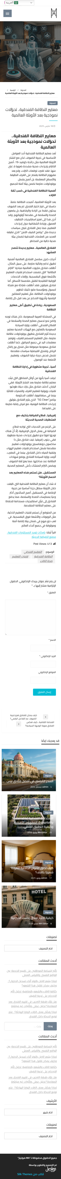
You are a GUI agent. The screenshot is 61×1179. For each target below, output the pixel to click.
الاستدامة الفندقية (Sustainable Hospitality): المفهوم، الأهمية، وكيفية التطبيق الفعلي (32, 822)
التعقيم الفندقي (33, 552)
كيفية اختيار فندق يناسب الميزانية (32, 918)
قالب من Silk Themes (30, 1174)
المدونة (23, 90)
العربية (10, 2)
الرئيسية (13, 90)
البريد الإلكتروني (47, 656)
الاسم (52, 640)
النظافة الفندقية (43, 556)
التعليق (51, 592)
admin (45, 787)
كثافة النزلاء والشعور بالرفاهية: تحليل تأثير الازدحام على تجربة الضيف (34, 993)
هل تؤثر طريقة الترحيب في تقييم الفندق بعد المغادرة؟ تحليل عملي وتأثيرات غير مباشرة (32, 1004)
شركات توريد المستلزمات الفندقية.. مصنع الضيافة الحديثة (31, 534)
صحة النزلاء (46, 561)
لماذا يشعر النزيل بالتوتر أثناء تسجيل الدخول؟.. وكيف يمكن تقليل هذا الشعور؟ (32, 983)
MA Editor (43, 832)
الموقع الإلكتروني (47, 672)
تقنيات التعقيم (20, 556)
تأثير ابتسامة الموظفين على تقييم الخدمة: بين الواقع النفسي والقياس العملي (32, 973)
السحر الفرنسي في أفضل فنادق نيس (30, 781)
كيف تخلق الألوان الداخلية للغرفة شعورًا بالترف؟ (32, 870)
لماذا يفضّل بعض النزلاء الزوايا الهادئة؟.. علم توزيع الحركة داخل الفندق (33, 1014)
